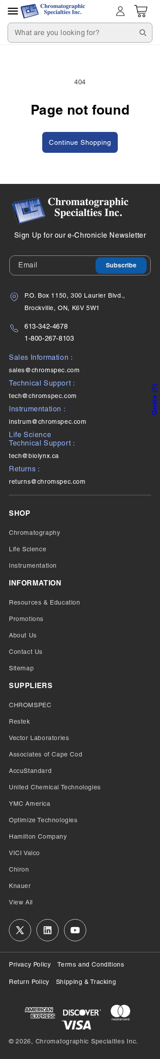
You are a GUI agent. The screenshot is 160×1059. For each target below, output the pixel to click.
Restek (19, 721)
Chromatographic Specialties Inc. (87, 1041)
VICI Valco (24, 852)
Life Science (27, 549)
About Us (23, 635)
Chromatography (34, 532)
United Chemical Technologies (55, 787)
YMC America (30, 803)
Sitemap (21, 668)
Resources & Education (44, 602)
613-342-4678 (46, 326)
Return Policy (29, 981)
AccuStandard (30, 770)
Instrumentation (33, 565)
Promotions (26, 618)
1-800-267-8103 (49, 338)
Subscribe (121, 266)
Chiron (19, 869)
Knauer (20, 885)
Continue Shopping (80, 142)
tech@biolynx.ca (34, 455)
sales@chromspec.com (44, 370)
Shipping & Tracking (86, 981)
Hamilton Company (38, 836)
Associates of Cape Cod (45, 754)
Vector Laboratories (39, 737)
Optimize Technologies (43, 820)
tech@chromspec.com (43, 395)
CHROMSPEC (30, 705)
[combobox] (80, 33)
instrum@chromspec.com (48, 421)
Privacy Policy (30, 964)
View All (21, 902)
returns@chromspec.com (47, 481)
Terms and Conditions (90, 964)
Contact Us (26, 651)
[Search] (142, 32)
